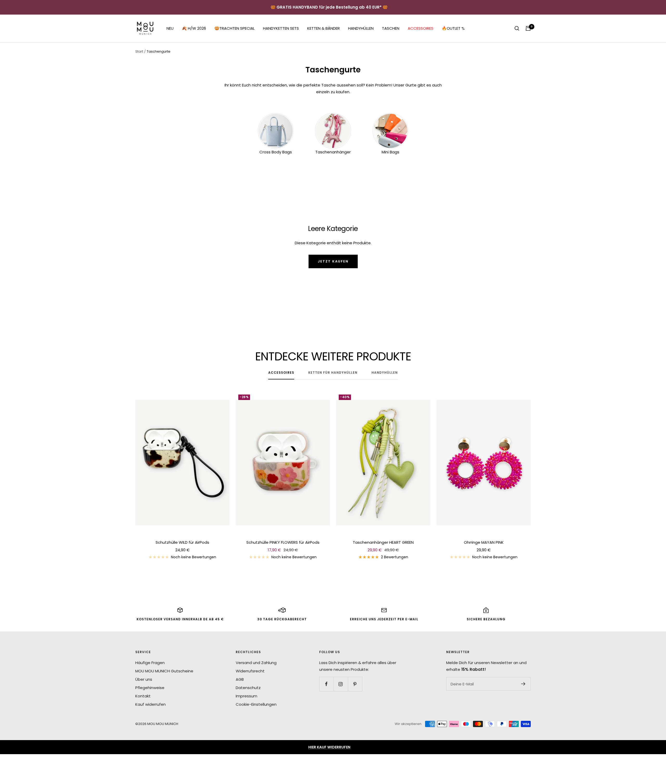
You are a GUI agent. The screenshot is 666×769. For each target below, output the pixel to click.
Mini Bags (390, 152)
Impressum (246, 696)
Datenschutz (248, 687)
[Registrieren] (523, 684)
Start (139, 51)
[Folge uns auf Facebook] (326, 684)
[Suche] (517, 28)
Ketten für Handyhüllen (332, 373)
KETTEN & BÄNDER (323, 28)
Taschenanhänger (333, 152)
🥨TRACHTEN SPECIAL (234, 28)
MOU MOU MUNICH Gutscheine (164, 671)
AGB (240, 679)
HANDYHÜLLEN (361, 28)
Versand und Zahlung (256, 662)
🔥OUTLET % (453, 28)
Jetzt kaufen (333, 261)
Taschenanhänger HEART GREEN (383, 542)
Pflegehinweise (149, 687)
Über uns (143, 679)
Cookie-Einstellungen (256, 704)
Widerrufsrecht (250, 671)
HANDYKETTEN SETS (281, 28)
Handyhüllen (385, 373)
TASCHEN (390, 28)
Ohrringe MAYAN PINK (484, 542)
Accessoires (281, 373)
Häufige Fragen (150, 662)
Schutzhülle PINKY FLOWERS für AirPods (282, 542)
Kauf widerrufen (150, 704)
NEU (170, 28)
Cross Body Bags (275, 152)
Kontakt (143, 696)
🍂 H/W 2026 (194, 28)
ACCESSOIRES (420, 28)
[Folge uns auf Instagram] (341, 684)
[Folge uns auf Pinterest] (355, 684)
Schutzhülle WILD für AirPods (182, 542)
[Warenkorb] (528, 28)
